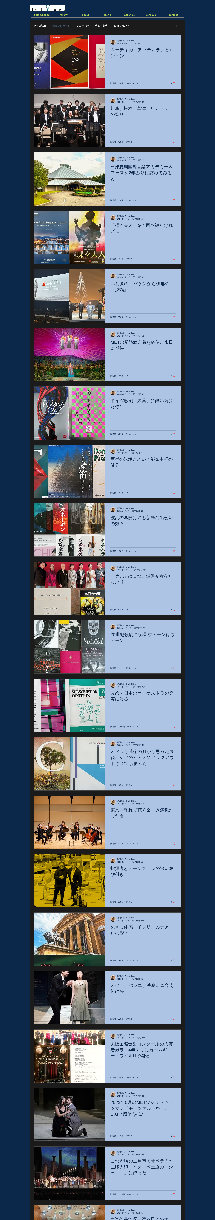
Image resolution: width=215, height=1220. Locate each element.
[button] (177, 26)
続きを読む (120, 25)
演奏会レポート (61, 25)
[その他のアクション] (175, 42)
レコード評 (82, 25)
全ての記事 (40, 25)
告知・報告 (101, 25)
